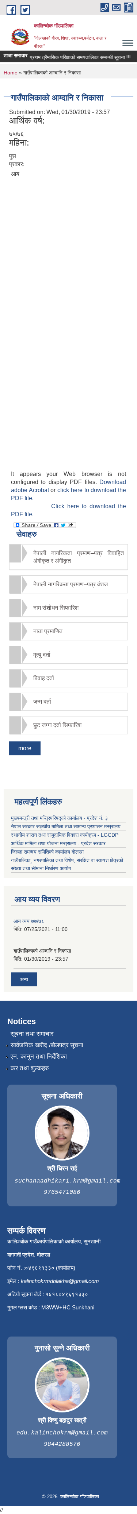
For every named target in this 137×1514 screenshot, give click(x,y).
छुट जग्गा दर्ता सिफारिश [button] (57, 725)
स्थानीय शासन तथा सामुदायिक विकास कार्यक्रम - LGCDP (64, 835)
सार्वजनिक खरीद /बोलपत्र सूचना (47, 1045)
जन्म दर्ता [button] (42, 702)
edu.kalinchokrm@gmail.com (62, 1433)
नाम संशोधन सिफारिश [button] (56, 608)
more (24, 748)
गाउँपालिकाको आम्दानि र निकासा (42, 951)
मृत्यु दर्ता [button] (41, 655)
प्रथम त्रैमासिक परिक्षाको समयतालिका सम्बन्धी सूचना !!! (76, 57)
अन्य (24, 979)
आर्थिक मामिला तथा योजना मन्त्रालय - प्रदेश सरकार (58, 843)
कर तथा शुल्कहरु (30, 1068)
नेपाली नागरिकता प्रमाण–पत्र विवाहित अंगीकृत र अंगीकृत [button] (78, 557)
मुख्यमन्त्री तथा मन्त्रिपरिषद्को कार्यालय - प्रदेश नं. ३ (59, 818)
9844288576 (62, 1444)
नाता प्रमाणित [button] (47, 631)
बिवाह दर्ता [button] (43, 678)
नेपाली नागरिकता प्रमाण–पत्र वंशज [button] (70, 584)
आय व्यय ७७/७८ (29, 921)
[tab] (68, 557)
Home (11, 73)
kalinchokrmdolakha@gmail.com (60, 1281)
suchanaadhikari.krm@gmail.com (68, 1181)
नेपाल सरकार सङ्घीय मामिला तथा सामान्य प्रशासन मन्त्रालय (66, 826)
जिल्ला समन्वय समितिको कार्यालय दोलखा (47, 852)
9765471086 (62, 1192)
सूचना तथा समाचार (32, 1033)
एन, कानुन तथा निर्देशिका (39, 1056)
